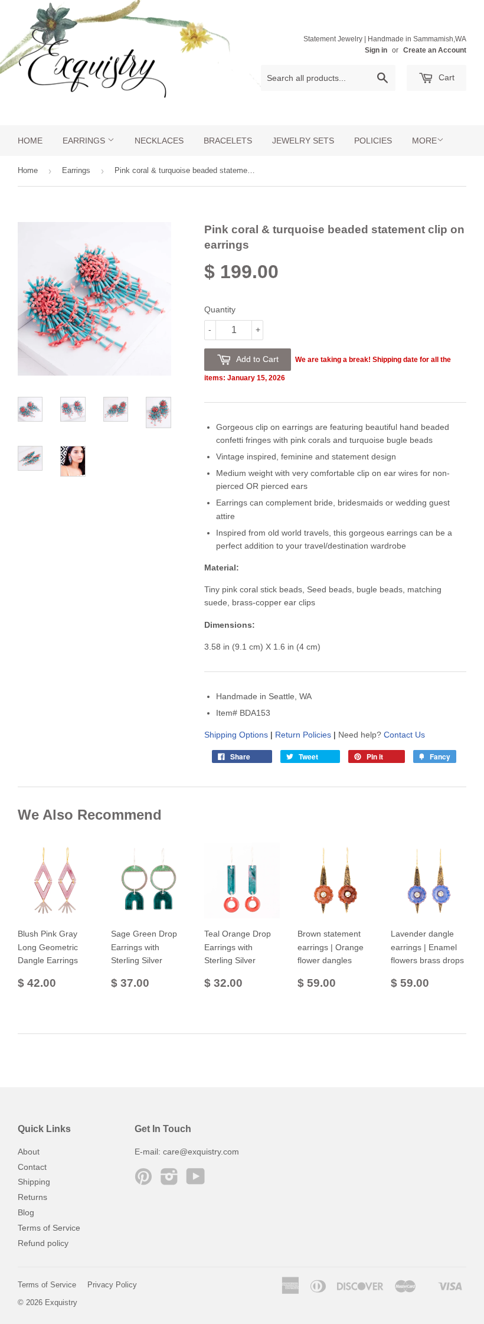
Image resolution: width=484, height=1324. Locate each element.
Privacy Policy (112, 1284)
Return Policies (303, 734)
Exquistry (61, 1302)
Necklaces (159, 140)
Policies (373, 140)
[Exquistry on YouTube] (196, 1180)
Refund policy (43, 1243)
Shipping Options (236, 734)
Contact (32, 1167)
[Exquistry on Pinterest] (143, 1180)
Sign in (376, 50)
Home (30, 140)
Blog (26, 1212)
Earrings (85, 140)
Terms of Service (49, 1227)
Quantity (220, 309)
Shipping (34, 1181)
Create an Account (434, 50)
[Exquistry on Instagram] (169, 1180)
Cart (445, 77)
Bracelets (228, 140)
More (424, 140)
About (29, 1151)
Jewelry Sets (303, 140)
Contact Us (404, 734)
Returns (32, 1197)
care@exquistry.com (201, 1151)
